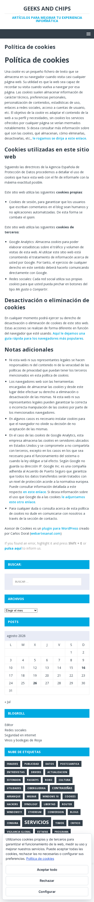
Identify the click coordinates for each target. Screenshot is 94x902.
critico (75, 823)
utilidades (14, 788)
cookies (70, 796)
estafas (42, 831)
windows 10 (50, 796)
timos (59, 823)
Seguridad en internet (20, 735)
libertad (49, 804)
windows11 (14, 812)
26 (35, 683)
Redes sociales (15, 730)
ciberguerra (36, 788)
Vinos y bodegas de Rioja (23, 740)
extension (14, 780)
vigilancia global (19, 831)
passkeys (33, 780)
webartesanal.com (45, 533)
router (67, 804)
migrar (31, 796)
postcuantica (69, 763)
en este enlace (34, 492)
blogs (74, 812)
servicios (36, 822)
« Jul (7, 702)
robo (48, 780)
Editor (9, 725)
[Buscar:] (47, 582)
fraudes (12, 763)
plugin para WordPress (60, 528)
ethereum (34, 812)
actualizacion (57, 772)
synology (30, 804)
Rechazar (47, 880)
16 (83, 667)
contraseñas (62, 788)
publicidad (31, 763)
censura (12, 823)
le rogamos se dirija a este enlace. (60, 138)
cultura (64, 780)
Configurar (47, 892)
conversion (56, 812)
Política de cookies (40, 858)
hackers (12, 804)
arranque (14, 796)
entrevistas (16, 772)
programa (61, 831)
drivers (36, 772)
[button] (88, 33)
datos (49, 763)
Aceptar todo (47, 869)
